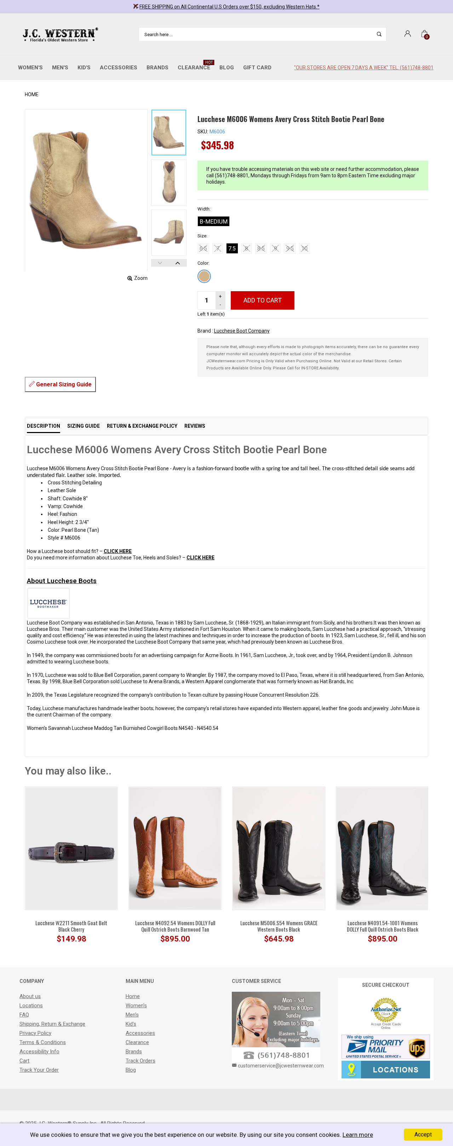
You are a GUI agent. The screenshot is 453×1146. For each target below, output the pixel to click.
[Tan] (204, 276)
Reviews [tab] (194, 426)
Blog (226, 67)
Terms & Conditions (42, 1042)
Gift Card (257, 67)
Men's (60, 67)
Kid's (84, 67)
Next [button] (178, 263)
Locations (31, 1005)
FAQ (24, 1015)
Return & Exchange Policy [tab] (142, 426)
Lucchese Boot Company (242, 331)
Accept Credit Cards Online (386, 1026)
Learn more (358, 1134)
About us (30, 996)
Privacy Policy (35, 1033)
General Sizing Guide (63, 384)
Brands (157, 67)
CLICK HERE (118, 551)
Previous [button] (160, 263)
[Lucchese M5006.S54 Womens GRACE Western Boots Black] (278, 848)
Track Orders (140, 1061)
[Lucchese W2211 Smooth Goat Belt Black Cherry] (71, 848)
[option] (169, 132)
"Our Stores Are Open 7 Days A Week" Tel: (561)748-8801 (364, 67)
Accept (423, 1134)
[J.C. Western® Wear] (59, 34)
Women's (30, 67)
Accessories (118, 67)
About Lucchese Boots (62, 581)
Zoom (141, 278)
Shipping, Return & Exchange (52, 1024)
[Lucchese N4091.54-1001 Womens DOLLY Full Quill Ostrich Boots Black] (382, 848)
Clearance (195, 66)
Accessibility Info (39, 1051)
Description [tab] (43, 426)
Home (32, 94)
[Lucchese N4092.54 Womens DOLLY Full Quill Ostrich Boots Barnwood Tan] (175, 848)
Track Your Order (39, 1070)
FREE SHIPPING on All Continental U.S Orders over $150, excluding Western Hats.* (229, 7)
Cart (24, 1061)
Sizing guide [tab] (83, 426)
